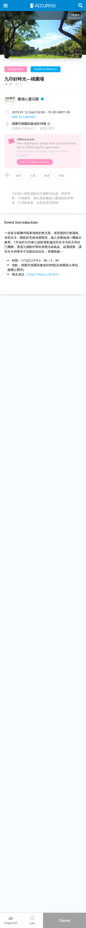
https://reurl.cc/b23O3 (43, 274)
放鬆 (18, 175)
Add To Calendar (24, 117)
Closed (64, 920)
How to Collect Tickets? (34, 162)
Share (75, 15)
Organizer (11, 923)
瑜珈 (61, 175)
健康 (47, 175)
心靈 (32, 175)
